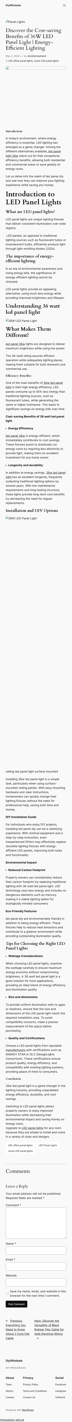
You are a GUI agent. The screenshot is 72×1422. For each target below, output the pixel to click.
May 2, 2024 (12, 55)
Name (11, 1243)
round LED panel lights (46, 60)
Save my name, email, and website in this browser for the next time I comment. (38, 1293)
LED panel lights (32, 1128)
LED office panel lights (20, 60)
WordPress (28, 1409)
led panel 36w (15, 344)
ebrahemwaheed (37, 55)
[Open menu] (64, 5)
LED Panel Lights (48, 1145)
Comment (13, 1205)
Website (11, 1275)
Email (10, 1259)
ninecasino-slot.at (12, 1420)
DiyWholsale (13, 5)
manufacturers (16, 1050)
